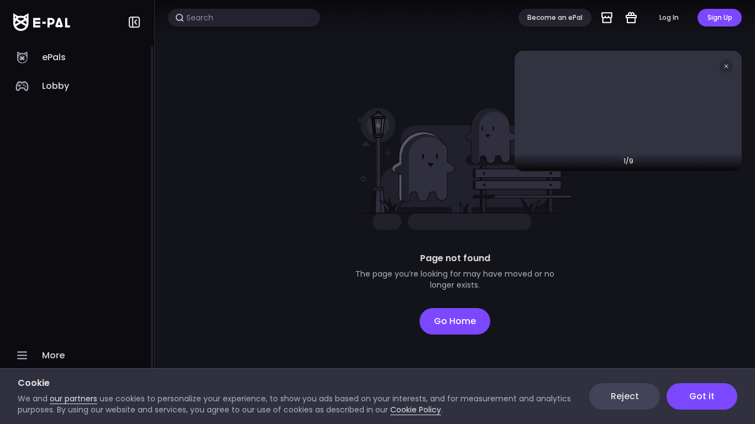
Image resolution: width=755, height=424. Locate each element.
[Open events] (631, 17)
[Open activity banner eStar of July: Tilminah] (628, 111)
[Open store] (607, 17)
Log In (669, 17)
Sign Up (719, 17)
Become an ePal (555, 17)
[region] (77, 234)
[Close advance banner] (726, 66)
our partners (73, 398)
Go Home (455, 321)
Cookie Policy (415, 409)
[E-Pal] (41, 22)
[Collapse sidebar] (134, 22)
